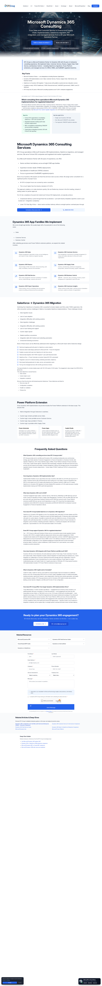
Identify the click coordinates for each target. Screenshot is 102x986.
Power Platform (90, 964)
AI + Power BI (77, 964)
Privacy (4, 980)
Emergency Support (89, 962)
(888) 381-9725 (69, 210)
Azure (56, 6)
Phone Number (55, 666)
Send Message (51, 707)
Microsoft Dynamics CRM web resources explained (33, 747)
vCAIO (97, 964)
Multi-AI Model (86, 967)
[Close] (98, 945)
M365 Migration (78, 957)
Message (30, 678)
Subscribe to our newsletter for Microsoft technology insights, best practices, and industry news (51, 692)
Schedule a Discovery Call (33, 210)
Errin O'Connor (39, 96)
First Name (31, 653)
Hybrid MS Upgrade (88, 969)
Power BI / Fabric (94, 957)
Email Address (31, 660)
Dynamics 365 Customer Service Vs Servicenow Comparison (66, 723)
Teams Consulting (85, 972)
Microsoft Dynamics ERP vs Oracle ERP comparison (33, 745)
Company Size (55, 672)
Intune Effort (77, 972)
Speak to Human (94, 972)
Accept (9, 982)
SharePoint (49, 6)
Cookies (8, 980)
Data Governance (78, 969)
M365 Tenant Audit (79, 962)
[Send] (98, 980)
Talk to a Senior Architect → (41, 42)
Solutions (25, 6)
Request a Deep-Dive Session (81, 974)
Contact (95, 6)
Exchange (63, 6)
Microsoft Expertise (80, 6)
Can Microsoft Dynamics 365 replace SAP (31, 741)
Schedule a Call (40, 624)
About (70, 6)
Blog (89, 6)
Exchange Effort (78, 967)
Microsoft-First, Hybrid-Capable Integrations (45, 109)
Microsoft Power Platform (58, 729)
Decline (20, 982)
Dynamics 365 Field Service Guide (23, 727)
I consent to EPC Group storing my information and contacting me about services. (48, 696)
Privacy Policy (49, 711)
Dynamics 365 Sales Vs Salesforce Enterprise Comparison (65, 727)
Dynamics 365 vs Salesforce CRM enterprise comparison (35, 743)
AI (31, 6)
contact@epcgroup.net (59, 624)
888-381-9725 (87, 983)
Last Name (54, 653)
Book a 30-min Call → (62, 42)
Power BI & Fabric (39, 6)
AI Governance (90, 960)
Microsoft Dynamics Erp (20, 729)
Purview (83, 960)
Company (30, 666)
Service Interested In (33, 672)
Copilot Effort (86, 957)
